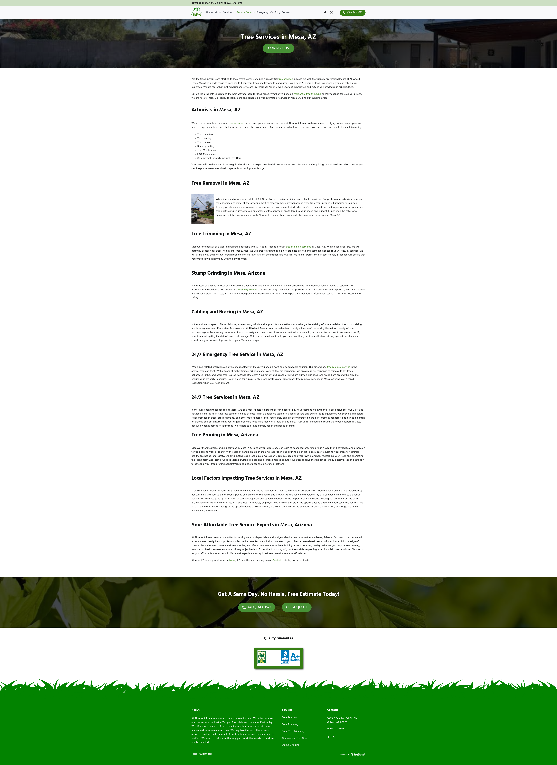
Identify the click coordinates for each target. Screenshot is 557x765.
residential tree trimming (307, 93)
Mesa (232, 560)
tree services (285, 78)
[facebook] (325, 12)
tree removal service (338, 366)
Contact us (278, 560)
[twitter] (331, 12)
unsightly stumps (247, 289)
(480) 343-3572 (336, 728)
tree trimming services (298, 246)
